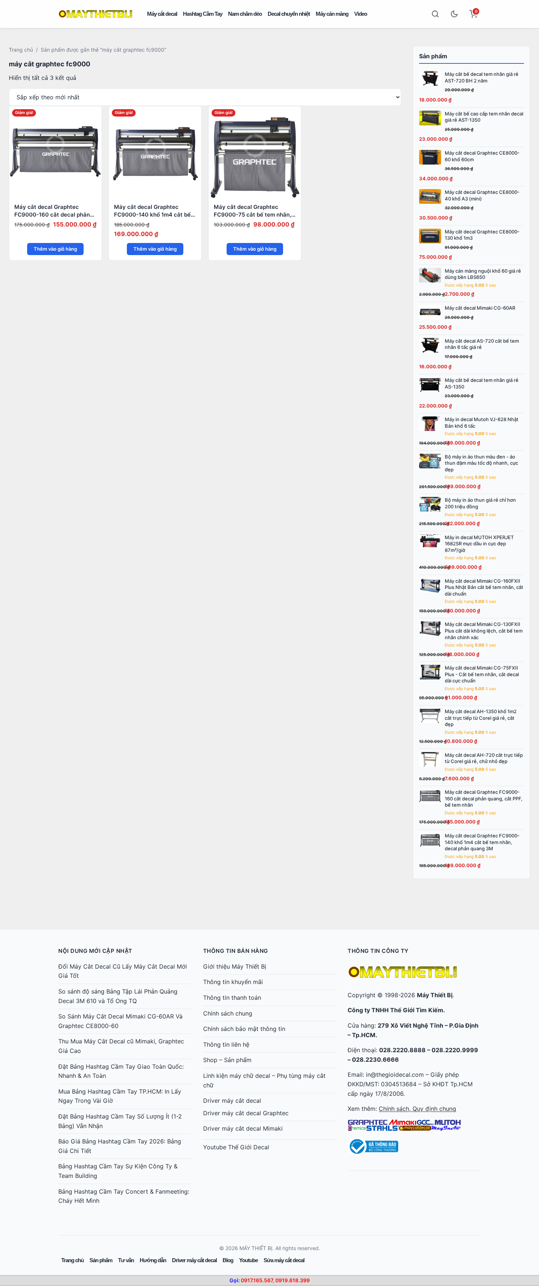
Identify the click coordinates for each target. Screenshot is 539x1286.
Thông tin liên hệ (226, 1044)
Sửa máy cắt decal (284, 1260)
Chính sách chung (227, 1013)
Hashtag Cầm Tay (202, 14)
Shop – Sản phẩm (227, 1060)
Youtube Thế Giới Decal (236, 1147)
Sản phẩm (100, 1260)
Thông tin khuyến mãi (233, 981)
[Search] (435, 14)
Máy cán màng (332, 14)
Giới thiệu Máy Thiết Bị (234, 966)
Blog (228, 1260)
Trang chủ (21, 50)
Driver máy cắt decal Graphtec (246, 1113)
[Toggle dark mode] (454, 14)
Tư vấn (126, 1260)
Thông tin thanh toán (232, 997)
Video (360, 14)
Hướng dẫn (153, 1260)
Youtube (248, 1260)
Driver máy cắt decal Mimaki (243, 1128)
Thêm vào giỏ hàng (55, 249)
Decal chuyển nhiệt (289, 14)
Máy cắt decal (162, 14)
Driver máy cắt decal (232, 1100)
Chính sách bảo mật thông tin (244, 1028)
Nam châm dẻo (245, 14)
